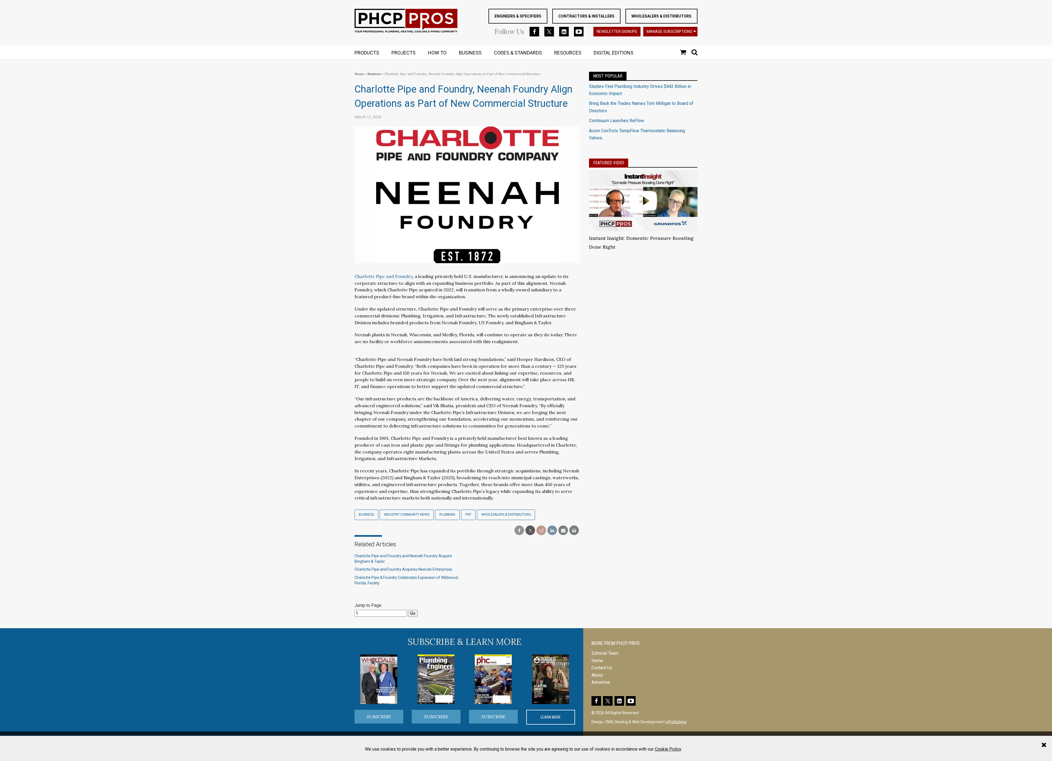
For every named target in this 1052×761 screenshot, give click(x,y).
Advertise (600, 682)
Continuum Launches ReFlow (616, 120)
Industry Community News (406, 514)
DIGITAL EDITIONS (613, 53)
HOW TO (437, 53)
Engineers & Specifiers (517, 16)
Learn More (551, 717)
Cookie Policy (668, 749)
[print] (574, 530)
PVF (468, 514)
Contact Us (601, 667)
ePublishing (676, 722)
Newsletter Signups (617, 31)
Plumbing (447, 514)
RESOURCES (567, 53)
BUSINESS (470, 53)
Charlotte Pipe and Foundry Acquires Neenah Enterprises (403, 569)
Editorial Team (605, 653)
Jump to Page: (368, 605)
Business (374, 74)
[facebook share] (519, 530)
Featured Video (608, 162)
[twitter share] (530, 530)
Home (359, 74)
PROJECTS (403, 53)
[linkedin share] (552, 530)
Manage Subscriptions (669, 31)
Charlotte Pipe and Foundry (384, 276)
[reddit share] (541, 530)
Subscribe (379, 716)
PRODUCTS (367, 53)
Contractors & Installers (586, 16)
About (597, 675)
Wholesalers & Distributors (661, 16)
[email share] (563, 530)
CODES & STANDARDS (518, 53)
